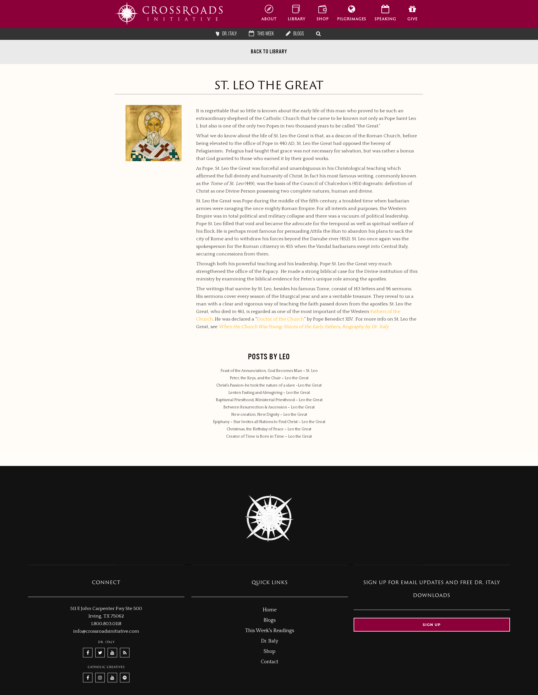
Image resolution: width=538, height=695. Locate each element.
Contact (269, 662)
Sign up (432, 624)
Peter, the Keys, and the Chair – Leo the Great (269, 378)
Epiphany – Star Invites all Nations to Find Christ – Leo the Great (269, 422)
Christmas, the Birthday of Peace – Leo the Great (269, 429)
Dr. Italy (269, 641)
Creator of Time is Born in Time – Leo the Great (269, 436)
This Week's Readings (269, 631)
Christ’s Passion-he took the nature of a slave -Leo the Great (269, 385)
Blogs (269, 620)
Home (270, 610)
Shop (269, 651)
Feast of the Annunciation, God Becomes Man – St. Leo (269, 371)
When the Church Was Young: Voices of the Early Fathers (279, 326)
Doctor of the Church (280, 319)
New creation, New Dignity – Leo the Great (269, 414)
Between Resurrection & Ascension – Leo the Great (269, 407)
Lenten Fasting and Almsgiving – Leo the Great (269, 392)
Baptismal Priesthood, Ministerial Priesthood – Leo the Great (269, 400)
